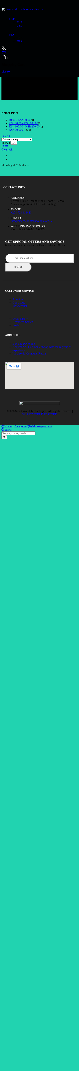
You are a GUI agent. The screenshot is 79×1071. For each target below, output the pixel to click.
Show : (5, 142)
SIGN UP (18, 267)
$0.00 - (19, 119)
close (5, 71)
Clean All (6, 149)
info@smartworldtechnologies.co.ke (32, 220)
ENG (12, 34)
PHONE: (16, 209)
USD (12, 19)
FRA (19, 41)
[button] (2, 440)
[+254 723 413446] (4, 48)
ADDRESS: (18, 197)
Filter (4, 136)
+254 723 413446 (21, 212)
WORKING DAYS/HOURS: (28, 226)
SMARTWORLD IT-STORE (39, 414)
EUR (20, 22)
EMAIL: (16, 217)
